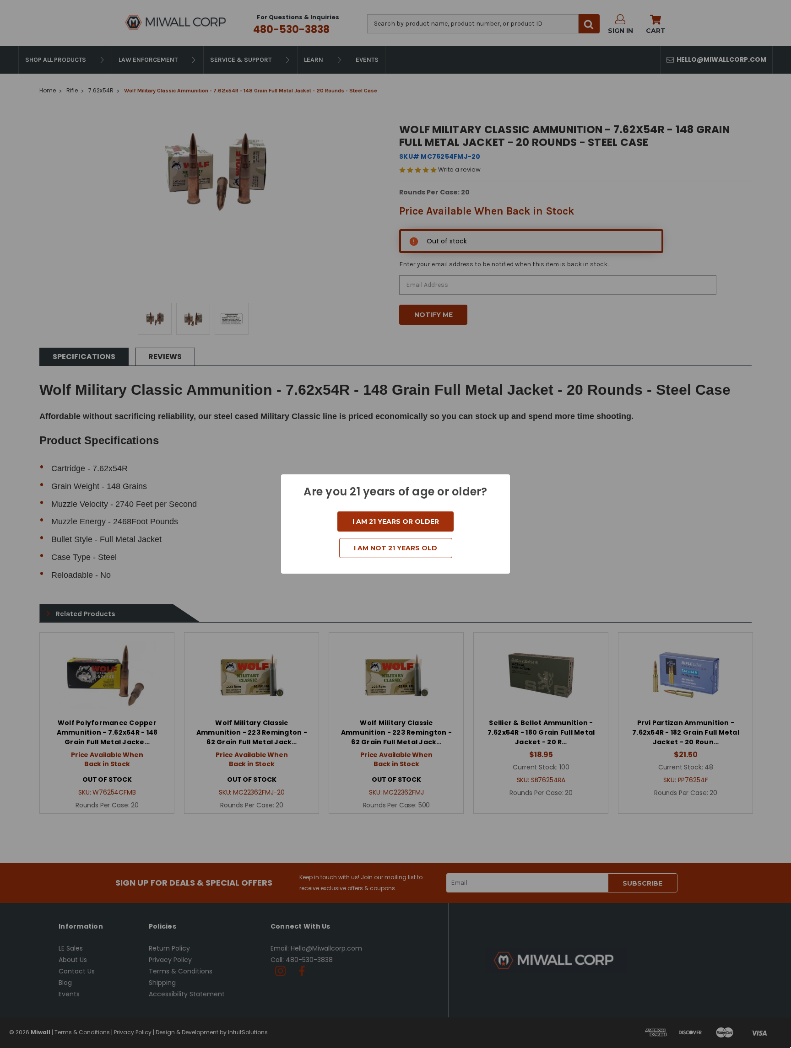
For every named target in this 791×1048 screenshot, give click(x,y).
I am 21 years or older (395, 521)
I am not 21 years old (395, 548)
